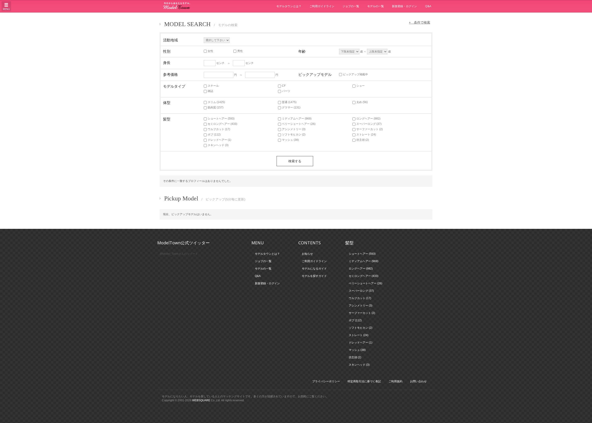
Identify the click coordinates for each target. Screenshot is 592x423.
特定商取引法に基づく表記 (364, 381)
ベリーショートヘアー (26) (298, 124)
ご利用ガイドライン (321, 6)
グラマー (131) (291, 107)
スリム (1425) (216, 102)
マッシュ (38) (290, 139)
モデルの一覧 (375, 6)
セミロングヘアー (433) (222, 124)
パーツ (286, 91)
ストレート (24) (366, 134)
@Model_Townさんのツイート (179, 253)
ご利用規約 (395, 381)
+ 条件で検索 (419, 22)
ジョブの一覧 (350, 6)
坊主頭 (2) (362, 139)
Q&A (428, 6)
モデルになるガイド (314, 268)
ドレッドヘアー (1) (219, 139)
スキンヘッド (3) (218, 145)
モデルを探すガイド (314, 276)
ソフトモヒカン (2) (293, 134)
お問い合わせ (418, 381)
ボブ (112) (214, 134)
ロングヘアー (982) (368, 118)
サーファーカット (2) (369, 129)
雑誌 (210, 91)
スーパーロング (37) (369, 124)
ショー (360, 85)
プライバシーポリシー (326, 381)
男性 (240, 51)
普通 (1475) (289, 102)
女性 (210, 51)
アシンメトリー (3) (293, 129)
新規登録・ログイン (404, 6)
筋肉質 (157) (215, 107)
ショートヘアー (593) (221, 118)
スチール (213, 85)
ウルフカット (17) (219, 129)
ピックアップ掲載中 (355, 74)
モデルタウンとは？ (288, 6)
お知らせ (307, 253)
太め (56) (362, 102)
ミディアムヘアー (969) (296, 118)
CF (284, 85)
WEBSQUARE (201, 400)
